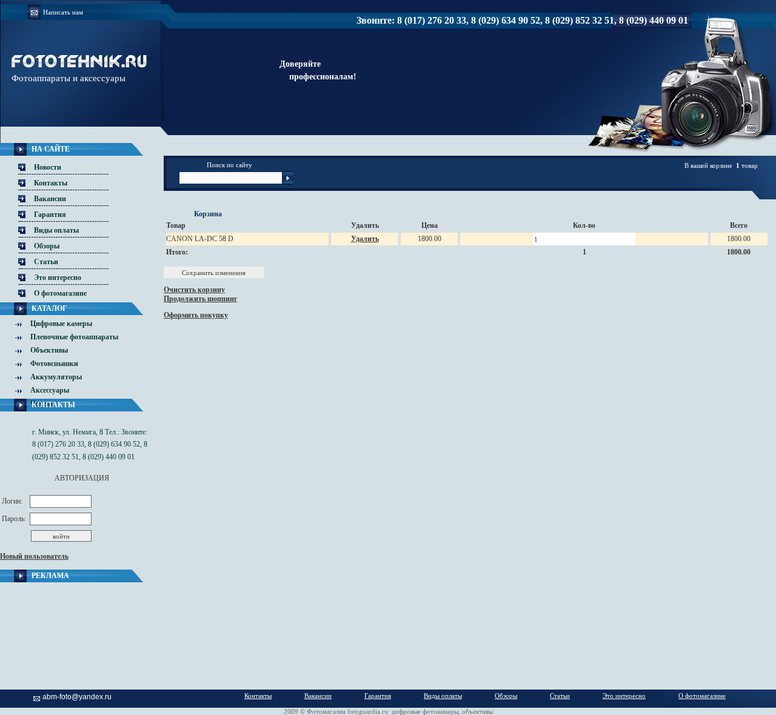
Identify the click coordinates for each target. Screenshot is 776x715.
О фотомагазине (60, 293)
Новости (47, 167)
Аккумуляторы (56, 377)
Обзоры (46, 246)
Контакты (50, 183)
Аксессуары (49, 390)
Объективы (49, 350)
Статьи (46, 262)
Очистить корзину (194, 289)
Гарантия (50, 214)
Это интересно (57, 277)
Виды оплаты (56, 230)
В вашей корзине (708, 165)
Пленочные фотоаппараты (74, 337)
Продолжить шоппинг (200, 298)
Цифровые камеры (61, 323)
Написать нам (63, 12)
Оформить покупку (196, 315)
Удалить (365, 238)
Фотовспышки (54, 363)
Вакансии (50, 199)
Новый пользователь (34, 556)
